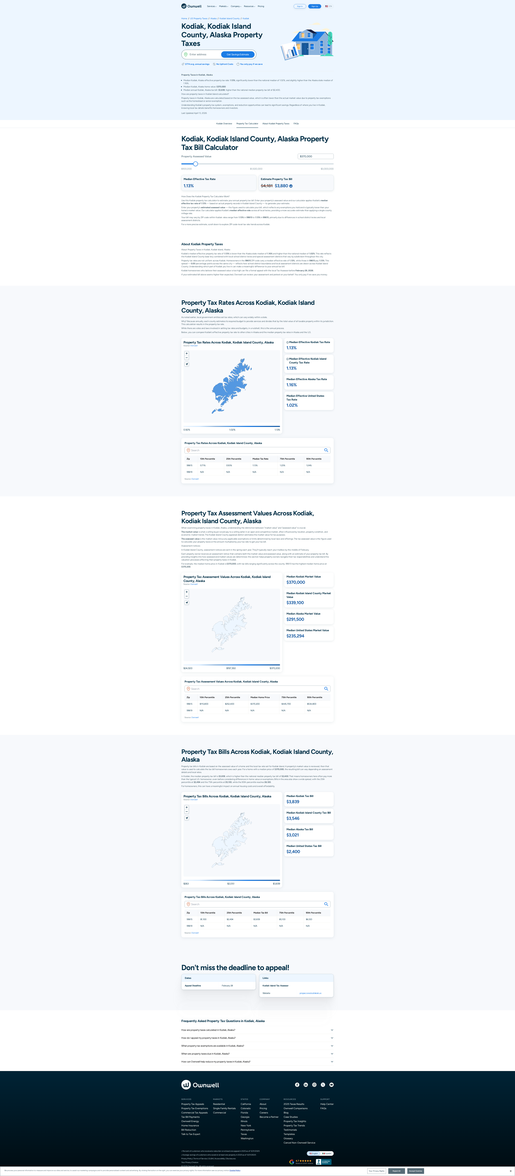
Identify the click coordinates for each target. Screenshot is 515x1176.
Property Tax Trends (294, 1125)
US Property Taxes (198, 18)
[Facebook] (297, 1084)
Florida (244, 1112)
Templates (289, 1134)
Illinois (244, 1121)
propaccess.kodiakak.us (310, 993)
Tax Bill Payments (190, 1116)
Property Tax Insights (295, 1121)
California (246, 1104)
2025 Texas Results (294, 1104)
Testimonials (290, 1129)
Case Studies (291, 1116)
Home (184, 18)
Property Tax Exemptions (194, 1108)
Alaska (213, 18)
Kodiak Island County (230, 18)
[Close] (511, 1171)
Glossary (288, 1138)
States (244, 1099)
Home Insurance (190, 1125)
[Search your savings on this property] (326, 450)
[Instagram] (314, 1084)
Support (325, 1099)
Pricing (263, 1108)
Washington (247, 1138)
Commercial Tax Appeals (194, 1112)
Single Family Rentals (224, 1108)
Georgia (245, 1116)
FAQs (323, 1108)
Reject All (396, 1171)
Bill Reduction (188, 1129)
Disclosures (231, 1158)
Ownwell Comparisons (296, 1108)
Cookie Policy (234, 1170)
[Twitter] (323, 1084)
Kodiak (246, 18)
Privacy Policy (186, 1158)
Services (186, 1099)
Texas (244, 1134)
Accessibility (220, 1158)
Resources (290, 1099)
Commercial (219, 1112)
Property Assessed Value (196, 156)
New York (246, 1125)
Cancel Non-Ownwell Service (299, 1142)
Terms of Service (200, 1158)
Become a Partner (269, 1116)
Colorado (246, 1108)
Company (265, 1099)
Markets (218, 1099)
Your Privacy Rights (376, 1171)
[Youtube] (331, 1084)
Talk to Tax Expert (190, 1134)
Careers (264, 1112)
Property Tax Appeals (192, 1104)
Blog (286, 1112)
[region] (257, 1171)
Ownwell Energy (190, 1121)
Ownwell (194, 346)
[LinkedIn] (306, 1084)
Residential (219, 1104)
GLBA (211, 1158)
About (263, 1104)
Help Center (327, 1104)
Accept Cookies (415, 1171)
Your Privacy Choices (189, 1162)
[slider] (195, 163)
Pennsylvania (247, 1129)
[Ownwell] (191, 6)
